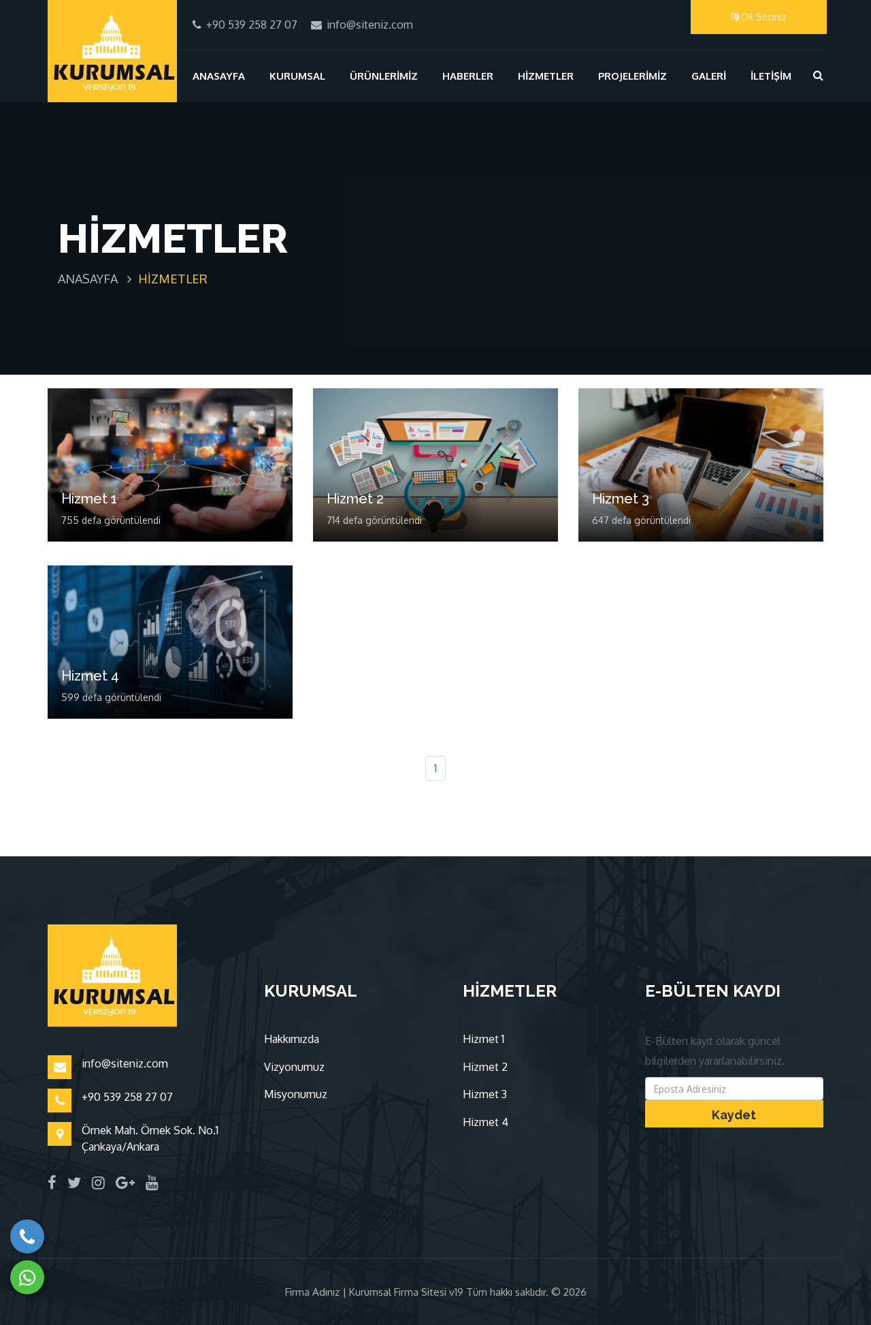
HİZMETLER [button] (546, 75)
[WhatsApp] (27, 1277)
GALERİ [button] (708, 75)
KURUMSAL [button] (297, 75)
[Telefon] (27, 1236)
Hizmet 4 (90, 676)
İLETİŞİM (771, 75)
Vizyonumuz (294, 1067)
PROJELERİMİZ (632, 75)
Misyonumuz (295, 1094)
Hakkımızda (291, 1039)
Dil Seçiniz (763, 16)
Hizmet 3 (620, 498)
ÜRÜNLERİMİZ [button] (384, 75)
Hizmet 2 (355, 498)
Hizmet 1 (89, 498)
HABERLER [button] (467, 75)
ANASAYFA (219, 75)
